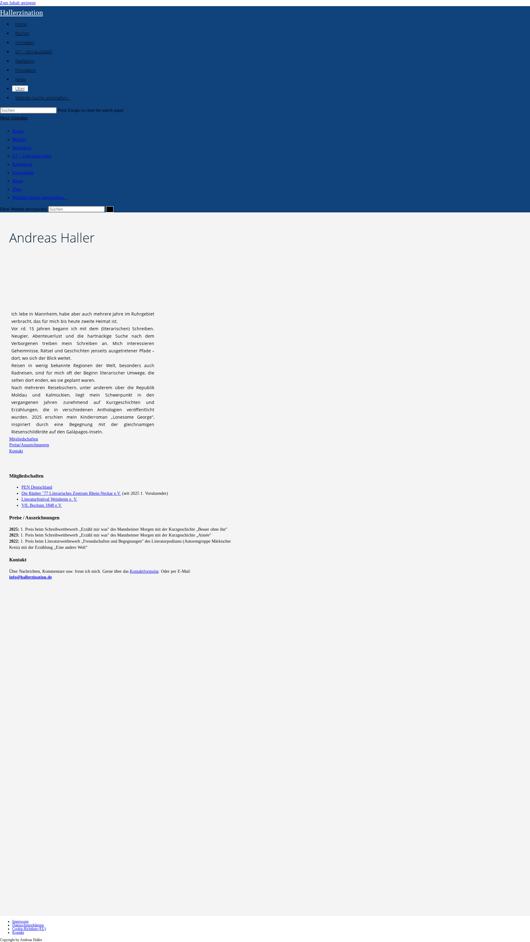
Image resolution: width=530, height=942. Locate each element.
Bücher (19, 139)
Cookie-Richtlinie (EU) (29, 929)
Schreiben (21, 147)
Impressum (20, 921)
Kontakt (18, 932)
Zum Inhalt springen (18, 3)
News (17, 180)
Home (18, 131)
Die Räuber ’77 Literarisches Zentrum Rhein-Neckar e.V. (71, 493)
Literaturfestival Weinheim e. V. (49, 499)
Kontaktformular (144, 571)
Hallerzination (21, 13)
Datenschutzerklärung (28, 925)
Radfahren (22, 164)
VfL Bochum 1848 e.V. (41, 505)
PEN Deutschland (36, 487)
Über (17, 189)
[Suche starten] (109, 209)
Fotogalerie (23, 172)
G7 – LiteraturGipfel (31, 155)
